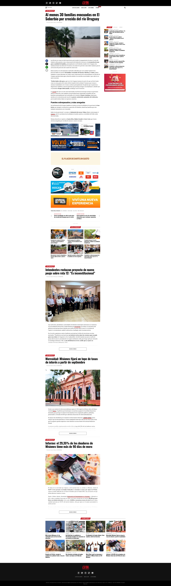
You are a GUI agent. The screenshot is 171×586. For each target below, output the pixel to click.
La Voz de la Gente (75, 7)
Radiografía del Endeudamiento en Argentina (78, 496)
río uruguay (81, 210)
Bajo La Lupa (83, 7)
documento (77, 326)
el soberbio (64, 210)
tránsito (53, 114)
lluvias (75, 210)
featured (70, 210)
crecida (54, 91)
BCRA (54, 411)
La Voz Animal (91, 7)
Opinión (98, 7)
